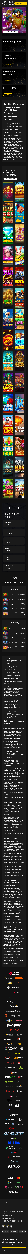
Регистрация (20, 3)
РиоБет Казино (9, 3)
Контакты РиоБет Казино (12, 1221)
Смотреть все (10, 179)
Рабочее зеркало (8, 1218)
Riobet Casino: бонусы (13, 667)
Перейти (8, 48)
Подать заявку (10, 31)
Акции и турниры (12, 669)
